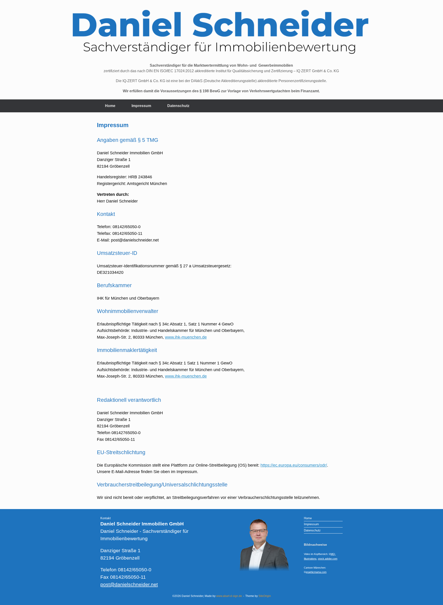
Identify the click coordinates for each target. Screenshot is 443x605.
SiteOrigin (264, 596)
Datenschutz (178, 106)
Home (110, 106)
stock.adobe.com (327, 558)
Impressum (141, 106)
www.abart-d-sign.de (229, 596)
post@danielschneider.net (129, 584)
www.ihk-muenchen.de (186, 337)
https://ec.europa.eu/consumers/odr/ (293, 465)
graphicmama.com (316, 572)
